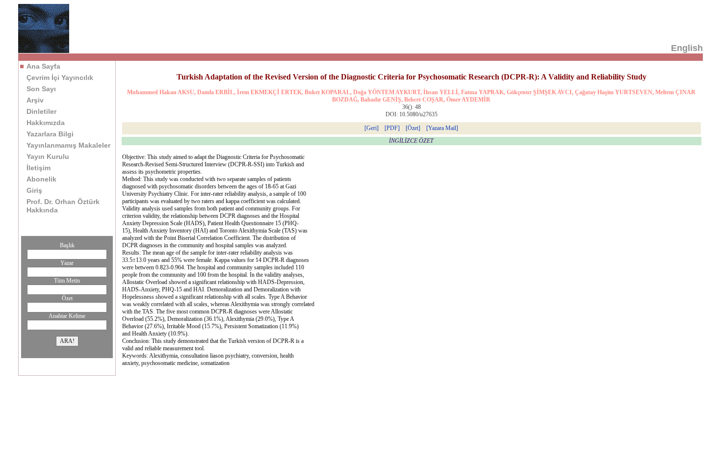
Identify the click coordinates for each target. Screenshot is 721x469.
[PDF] (392, 128)
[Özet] (413, 128)
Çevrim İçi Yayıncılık (59, 77)
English (687, 48)
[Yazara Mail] (442, 128)
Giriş (34, 190)
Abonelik (41, 179)
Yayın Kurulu (47, 156)
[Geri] (371, 128)
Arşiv (35, 100)
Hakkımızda (45, 123)
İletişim (38, 168)
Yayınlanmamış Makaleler (68, 145)
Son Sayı (41, 89)
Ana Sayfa (43, 66)
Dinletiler (41, 111)
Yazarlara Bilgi (50, 134)
